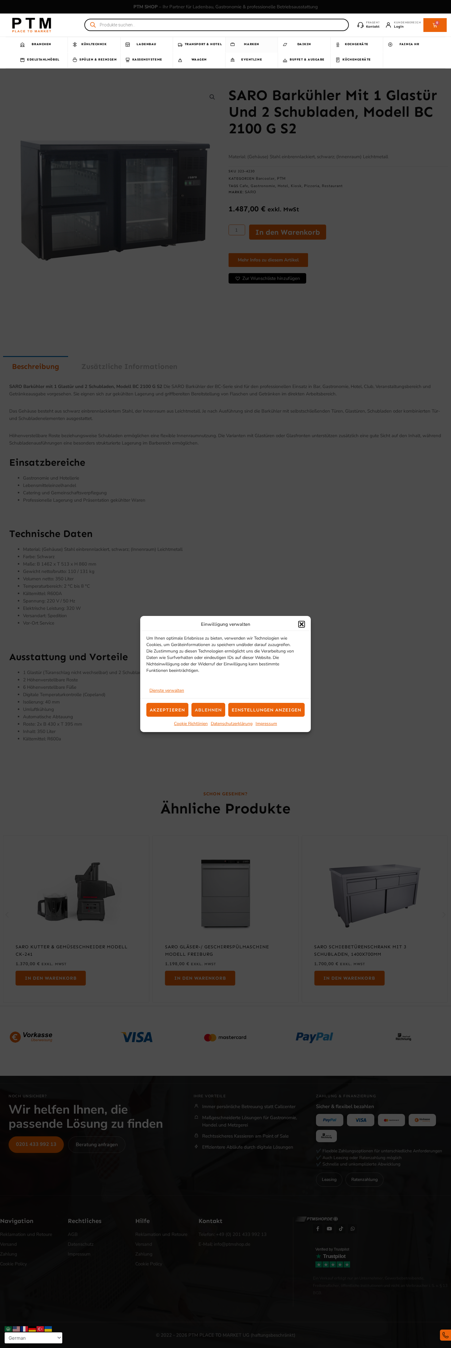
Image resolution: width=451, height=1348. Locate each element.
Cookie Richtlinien (191, 724)
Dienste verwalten (166, 690)
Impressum (266, 724)
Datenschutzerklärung (231, 724)
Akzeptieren (167, 710)
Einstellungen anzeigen (266, 710)
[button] (302, 624)
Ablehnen (208, 710)
